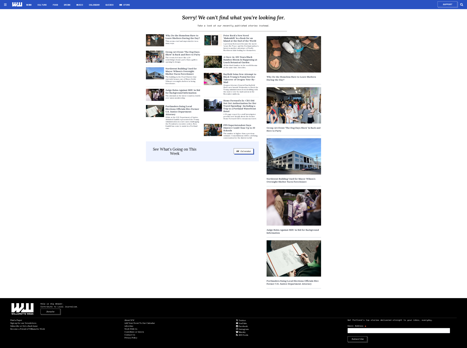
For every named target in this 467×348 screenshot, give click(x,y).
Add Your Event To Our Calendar (139, 323)
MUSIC (79, 4)
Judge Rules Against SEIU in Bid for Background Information (183, 91)
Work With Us (130, 329)
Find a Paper (16, 320)
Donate (53, 311)
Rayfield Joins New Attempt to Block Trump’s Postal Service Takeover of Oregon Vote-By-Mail (239, 78)
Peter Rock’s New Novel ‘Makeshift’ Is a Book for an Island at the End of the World (239, 38)
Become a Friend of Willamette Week (27, 329)
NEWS (29, 4)
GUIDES (109, 4)
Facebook (250, 326)
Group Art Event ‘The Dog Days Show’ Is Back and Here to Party (183, 53)
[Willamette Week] (17, 4)
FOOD (55, 4)
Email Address (357, 326)
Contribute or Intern (134, 332)
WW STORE (124, 4)
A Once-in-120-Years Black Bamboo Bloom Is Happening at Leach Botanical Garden (240, 60)
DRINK (67, 4)
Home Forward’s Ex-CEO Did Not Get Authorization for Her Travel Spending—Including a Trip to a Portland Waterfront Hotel (239, 106)
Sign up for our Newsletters (23, 323)
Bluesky (245, 332)
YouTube (247, 323)
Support (450, 4)
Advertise (128, 326)
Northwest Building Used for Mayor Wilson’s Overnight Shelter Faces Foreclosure (181, 71)
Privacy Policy (130, 337)
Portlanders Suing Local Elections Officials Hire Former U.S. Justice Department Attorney (182, 110)
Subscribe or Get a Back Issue (24, 326)
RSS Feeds (247, 335)
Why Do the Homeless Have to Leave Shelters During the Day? (183, 37)
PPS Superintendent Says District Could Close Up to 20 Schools (239, 128)
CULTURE (42, 4)
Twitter (248, 320)
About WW (129, 320)
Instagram (249, 329)
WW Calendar (245, 151)
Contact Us (129, 335)
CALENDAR (94, 4)
